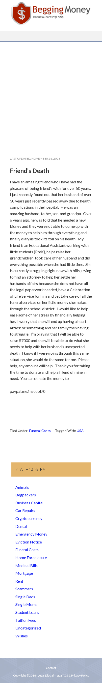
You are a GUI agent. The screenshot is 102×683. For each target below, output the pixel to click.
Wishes (21, 635)
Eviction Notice (28, 542)
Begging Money (51, 13)
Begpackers (25, 494)
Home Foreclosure (31, 557)
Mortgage (24, 573)
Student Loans (27, 612)
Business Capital (29, 502)
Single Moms (26, 604)
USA (80, 430)
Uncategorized (28, 628)
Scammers (24, 588)
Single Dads (25, 596)
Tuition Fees (25, 620)
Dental (21, 526)
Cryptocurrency (28, 518)
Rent (19, 581)
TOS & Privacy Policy (75, 675)
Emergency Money (31, 534)
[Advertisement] (51, 95)
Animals (22, 487)
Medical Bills (26, 565)
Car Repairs (25, 510)
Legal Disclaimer (48, 675)
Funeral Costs (40, 430)
